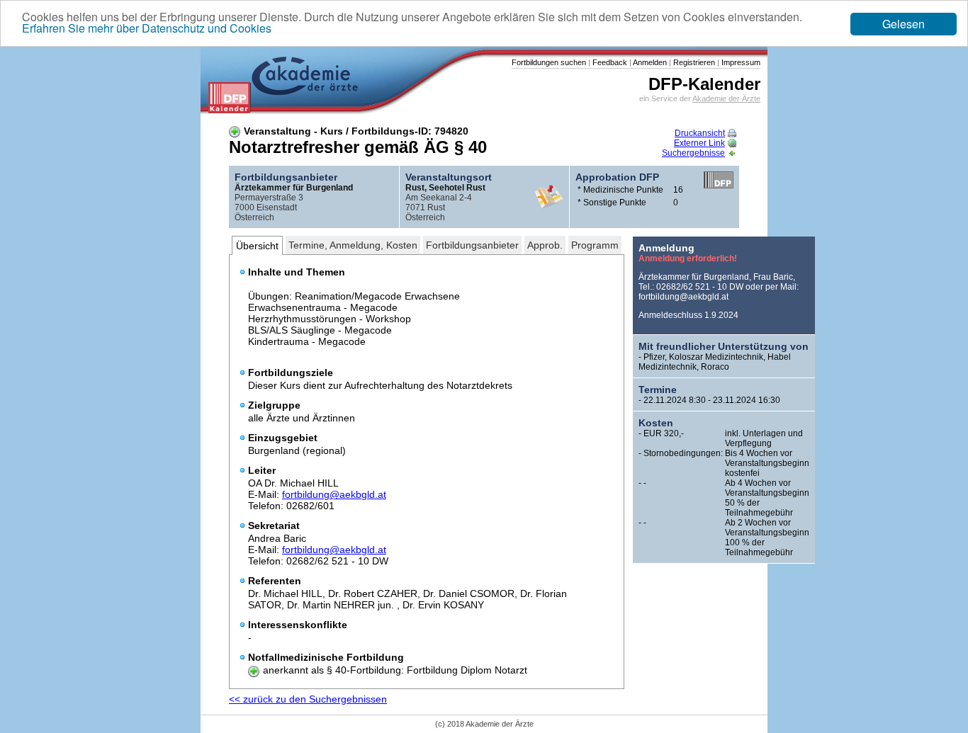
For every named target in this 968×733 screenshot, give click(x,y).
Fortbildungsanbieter (472, 245)
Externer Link (699, 143)
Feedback (608, 62)
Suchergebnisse (693, 153)
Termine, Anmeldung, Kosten (352, 245)
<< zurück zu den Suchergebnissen (308, 699)
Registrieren (693, 62)
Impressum (739, 62)
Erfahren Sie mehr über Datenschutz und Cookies (146, 28)
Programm (595, 245)
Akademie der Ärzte (726, 98)
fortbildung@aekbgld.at (334, 494)
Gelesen (903, 24)
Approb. (545, 245)
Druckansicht (700, 133)
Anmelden (649, 62)
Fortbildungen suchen (549, 62)
